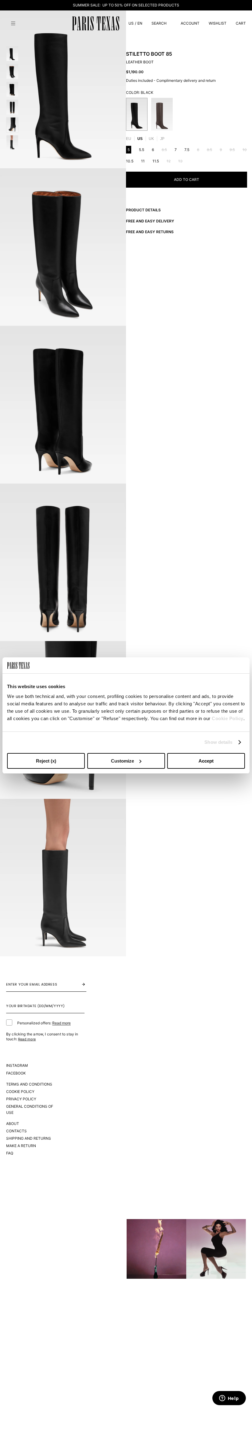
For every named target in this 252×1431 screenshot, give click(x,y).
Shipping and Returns (28, 1138)
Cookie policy (20, 1091)
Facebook (16, 1073)
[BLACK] (137, 114)
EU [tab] (128, 139)
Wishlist (217, 23)
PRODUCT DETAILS (143, 210)
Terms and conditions (29, 1084)
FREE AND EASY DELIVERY (150, 221)
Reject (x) (46, 760)
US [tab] (140, 139)
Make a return (21, 1145)
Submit (77, 984)
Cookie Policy (227, 718)
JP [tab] (162, 139)
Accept (206, 760)
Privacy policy (21, 1099)
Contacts (16, 1131)
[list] (186, 114)
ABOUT (12, 1123)
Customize (122, 760)
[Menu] (13, 23)
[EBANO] (162, 114)
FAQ (9, 1153)
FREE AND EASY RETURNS (150, 231)
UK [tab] (151, 139)
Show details (218, 742)
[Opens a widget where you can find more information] (229, 1398)
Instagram (17, 1065)
